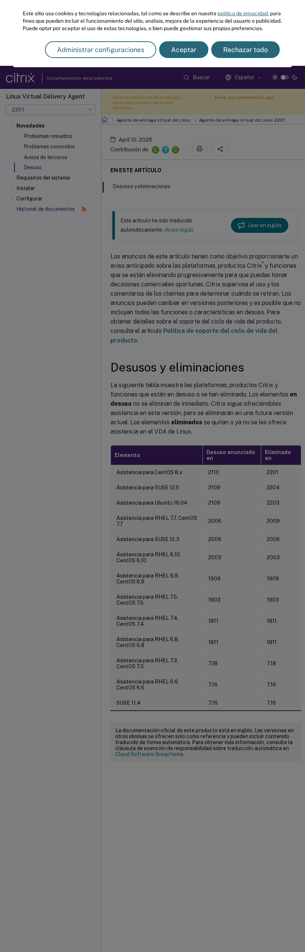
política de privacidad (243, 13)
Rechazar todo (245, 50)
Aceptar (183, 50)
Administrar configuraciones (100, 50)
